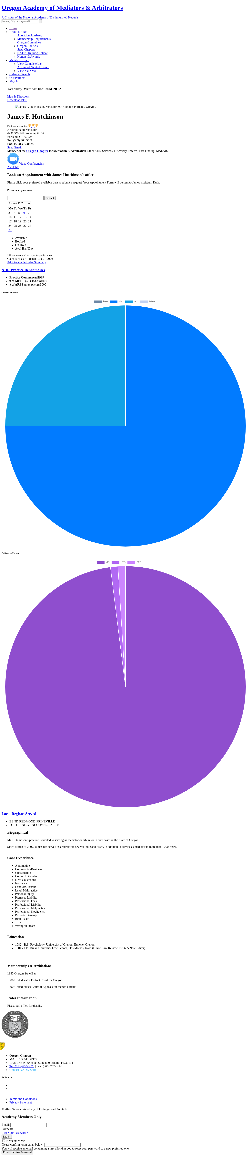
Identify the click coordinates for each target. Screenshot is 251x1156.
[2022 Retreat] (33, 126)
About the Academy (29, 35)
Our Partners (17, 77)
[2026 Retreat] (36, 126)
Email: (6, 1124)
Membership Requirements (34, 39)
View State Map (27, 70)
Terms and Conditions (23, 1099)
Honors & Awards (28, 56)
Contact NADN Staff (22, 1069)
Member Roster (19, 60)
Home (13, 28)
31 (10, 230)
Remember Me (15, 1140)
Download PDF (17, 100)
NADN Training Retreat (32, 53)
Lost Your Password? (15, 1132)
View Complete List (29, 63)
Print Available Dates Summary (26, 262)
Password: (8, 1128)
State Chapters (26, 49)
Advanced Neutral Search (33, 67)
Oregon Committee (29, 42)
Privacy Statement (20, 1102)
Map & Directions (18, 96)
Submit (50, 198)
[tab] (125, 270)
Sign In (13, 81)
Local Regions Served (19, 814)
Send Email (14, 147)
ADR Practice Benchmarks (23, 270)
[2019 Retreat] (30, 126)
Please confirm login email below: (23, 1144)
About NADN (18, 31)
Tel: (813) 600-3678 (21, 1066)
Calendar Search (19, 74)
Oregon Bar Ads (27, 46)
